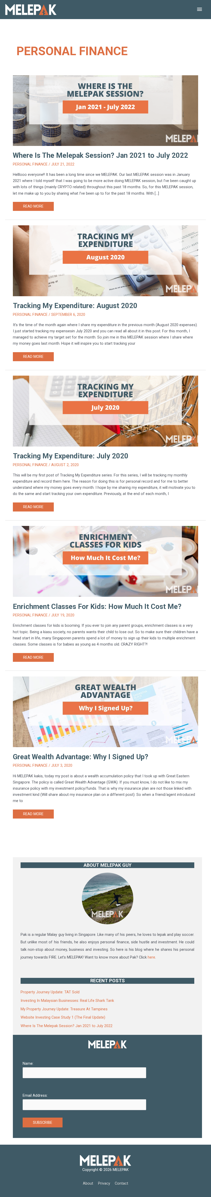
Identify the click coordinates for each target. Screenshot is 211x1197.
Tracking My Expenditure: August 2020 (75, 306)
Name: (28, 1063)
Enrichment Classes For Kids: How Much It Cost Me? (97, 606)
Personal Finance (30, 164)
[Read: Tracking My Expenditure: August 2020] (105, 248)
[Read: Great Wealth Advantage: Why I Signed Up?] (105, 699)
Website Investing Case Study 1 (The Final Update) (63, 1017)
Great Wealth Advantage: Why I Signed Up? (80, 757)
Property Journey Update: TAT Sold (50, 992)
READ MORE (33, 207)
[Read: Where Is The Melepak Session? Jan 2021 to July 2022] (105, 97)
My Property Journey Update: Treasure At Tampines (64, 1009)
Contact (121, 1183)
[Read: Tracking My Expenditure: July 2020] (105, 398)
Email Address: (35, 1095)
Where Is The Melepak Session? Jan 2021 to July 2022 (100, 155)
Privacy (104, 1183)
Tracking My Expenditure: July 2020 (70, 456)
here (151, 957)
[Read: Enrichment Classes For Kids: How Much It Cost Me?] (105, 548)
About (88, 1183)
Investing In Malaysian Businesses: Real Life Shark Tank (67, 1000)
